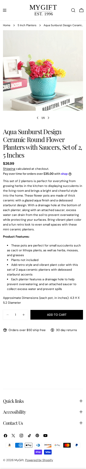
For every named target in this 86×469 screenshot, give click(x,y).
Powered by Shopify (39, 460)
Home (6, 25)
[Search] (73, 10)
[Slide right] (48, 118)
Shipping (9, 169)
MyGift (19, 460)
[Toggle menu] (5, 10)
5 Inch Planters (27, 25)
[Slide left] (37, 118)
